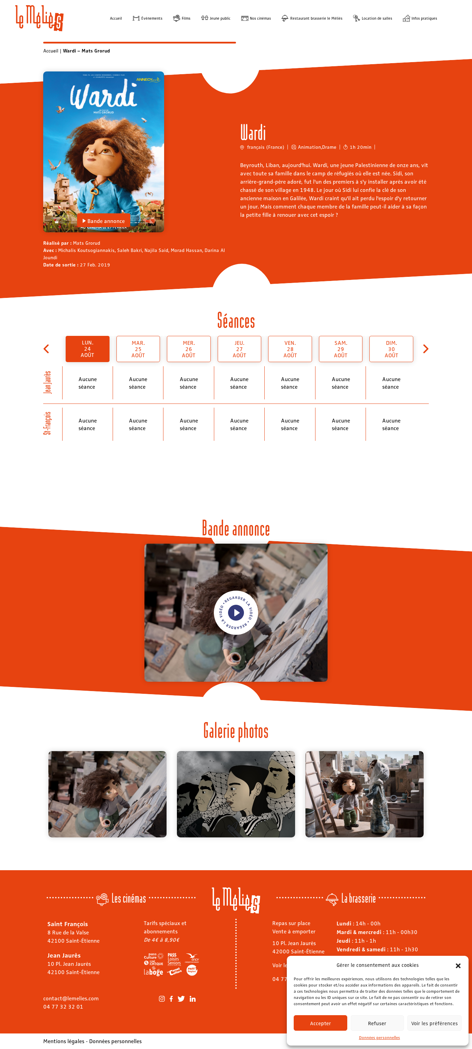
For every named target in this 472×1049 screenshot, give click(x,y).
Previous (38, 794)
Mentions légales (63, 1041)
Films (186, 18)
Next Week (425, 348)
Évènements (151, 18)
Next (434, 794)
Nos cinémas (260, 18)
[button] (458, 964)
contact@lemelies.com (71, 998)
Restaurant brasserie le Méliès (316, 18)
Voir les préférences (434, 1023)
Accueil (116, 18)
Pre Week (46, 348)
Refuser (377, 1023)
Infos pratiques (424, 18)
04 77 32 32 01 (63, 1006)
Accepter (320, 1023)
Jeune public (220, 18)
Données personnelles (379, 1037)
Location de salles (377, 18)
